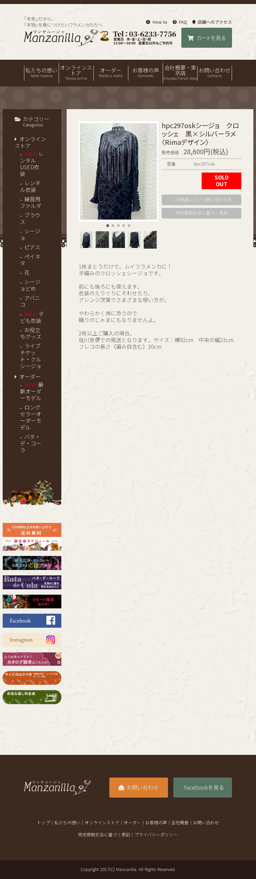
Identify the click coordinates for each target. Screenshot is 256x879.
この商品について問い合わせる (201, 200)
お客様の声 (145, 72)
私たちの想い (41, 72)
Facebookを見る (204, 787)
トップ (43, 823)
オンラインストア (76, 72)
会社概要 (180, 823)
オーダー (111, 72)
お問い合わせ (215, 72)
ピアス (32, 247)
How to (160, 22)
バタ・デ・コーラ (30, 443)
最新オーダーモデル (31, 391)
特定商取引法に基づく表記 (202, 213)
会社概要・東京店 (180, 72)
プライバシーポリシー (156, 835)
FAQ (183, 22)
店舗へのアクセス (215, 22)
